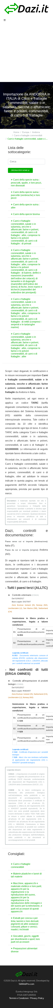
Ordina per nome (19, 170)
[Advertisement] (26, 54)
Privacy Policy (37, 998)
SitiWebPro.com (26, 984)
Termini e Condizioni (18, 998)
